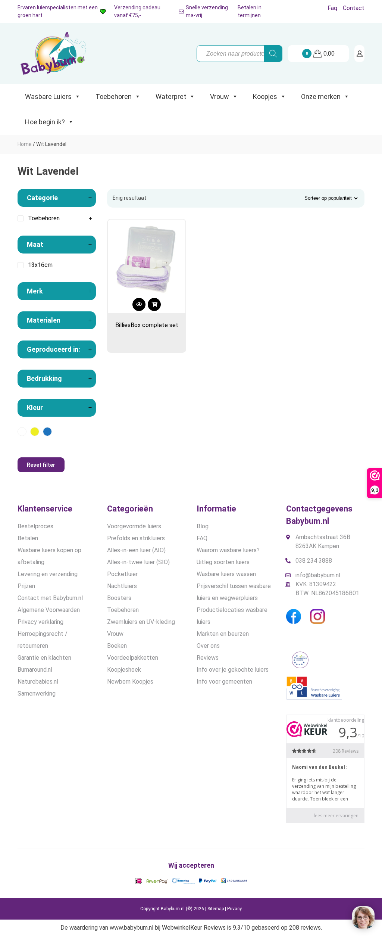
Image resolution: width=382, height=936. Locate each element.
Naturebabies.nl (38, 681)
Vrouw (219, 96)
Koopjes (265, 96)
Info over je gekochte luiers (233, 669)
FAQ (202, 538)
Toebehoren (114, 96)
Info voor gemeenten (224, 681)
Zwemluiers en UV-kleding (141, 621)
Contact (353, 8)
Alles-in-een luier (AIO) (136, 550)
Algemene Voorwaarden (49, 609)
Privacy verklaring (40, 621)
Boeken (117, 645)
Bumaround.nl (35, 669)
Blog (203, 526)
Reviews (208, 657)
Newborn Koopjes (130, 681)
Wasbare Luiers (48, 96)
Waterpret (171, 96)
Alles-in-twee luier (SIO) (138, 562)
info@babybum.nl (317, 575)
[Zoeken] (273, 53)
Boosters (119, 597)
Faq (332, 8)
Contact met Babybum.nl (50, 597)
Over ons (208, 645)
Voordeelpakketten (132, 657)
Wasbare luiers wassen (226, 574)
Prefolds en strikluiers (136, 538)
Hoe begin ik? (45, 122)
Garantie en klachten (44, 657)
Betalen (28, 538)
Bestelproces (35, 526)
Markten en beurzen (223, 633)
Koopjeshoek (124, 669)
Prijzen (26, 586)
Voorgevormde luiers (134, 526)
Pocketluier (122, 574)
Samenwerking (37, 693)
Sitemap (215, 908)
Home (25, 144)
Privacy (234, 908)
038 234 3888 (313, 560)
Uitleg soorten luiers (223, 562)
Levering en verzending (48, 574)
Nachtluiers (122, 586)
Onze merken (321, 96)
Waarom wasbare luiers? (228, 550)
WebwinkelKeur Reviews (194, 927)
